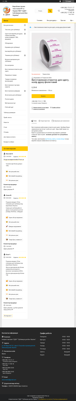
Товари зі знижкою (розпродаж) (10, 80)
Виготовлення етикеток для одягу (13, 70)
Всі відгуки (7, 315)
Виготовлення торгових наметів (12, 86)
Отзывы (6, 132)
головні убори (60, 139)
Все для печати (8, 25)
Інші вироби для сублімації (13, 51)
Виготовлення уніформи (12, 91)
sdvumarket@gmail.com (9, 379)
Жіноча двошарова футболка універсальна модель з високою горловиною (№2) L (15, 269)
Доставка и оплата (9, 137)
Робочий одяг (9, 107)
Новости (6, 122)
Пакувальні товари (10, 75)
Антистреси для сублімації (13, 95)
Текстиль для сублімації (12, 29)
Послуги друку (9, 99)
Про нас (63, 20)
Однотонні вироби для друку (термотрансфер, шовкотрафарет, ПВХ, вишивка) (14, 36)
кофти (54, 139)
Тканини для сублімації (12, 55)
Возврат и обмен (9, 142)
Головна (39, 20)
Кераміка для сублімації (12, 47)
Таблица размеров (9, 112)
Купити (43, 96)
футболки (48, 139)
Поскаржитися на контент (45, 399)
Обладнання (9, 43)
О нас (5, 127)
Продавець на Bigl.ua (38, 397)
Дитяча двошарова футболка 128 (15, 274)
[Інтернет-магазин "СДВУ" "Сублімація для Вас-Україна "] (6, 11)
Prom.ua (47, 396)
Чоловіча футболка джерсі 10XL (14, 164)
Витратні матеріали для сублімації (12, 60)
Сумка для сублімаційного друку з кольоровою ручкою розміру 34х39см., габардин (14, 209)
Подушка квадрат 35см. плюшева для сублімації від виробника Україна (14, 203)
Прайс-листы (8, 117)
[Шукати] (50, 11)
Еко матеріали (9, 65)
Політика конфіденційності (60, 399)
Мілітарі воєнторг (10, 103)
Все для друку (51, 20)
